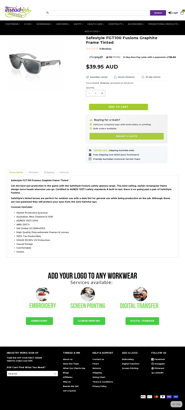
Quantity (90, 88)
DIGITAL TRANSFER (142, 321)
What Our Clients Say (74, 368)
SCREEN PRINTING (89, 321)
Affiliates (67, 377)
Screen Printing (130, 368)
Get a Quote (69, 391)
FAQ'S (95, 364)
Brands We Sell (70, 386)
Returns (64, 172)
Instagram (158, 364)
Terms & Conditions (102, 382)
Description (16, 172)
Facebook (158, 360)
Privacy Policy (99, 386)
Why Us (67, 382)
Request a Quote (126, 136)
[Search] (55, 374)
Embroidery (128, 359)
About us (67, 359)
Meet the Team (71, 364)
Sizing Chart (98, 377)
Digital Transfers (130, 364)
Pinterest (157, 369)
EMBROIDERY (39, 321)
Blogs (66, 373)
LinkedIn (157, 373)
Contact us (98, 359)
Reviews (33, 172)
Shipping (104, 83)
